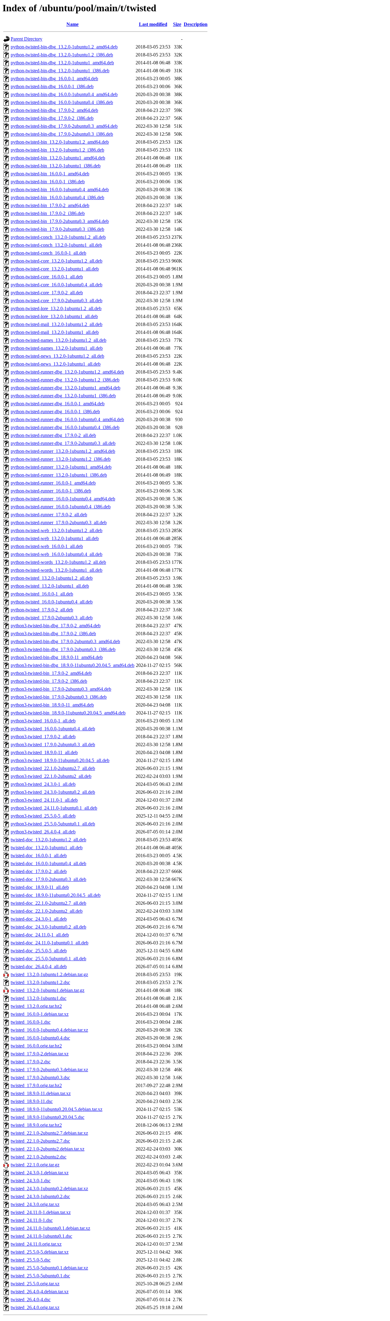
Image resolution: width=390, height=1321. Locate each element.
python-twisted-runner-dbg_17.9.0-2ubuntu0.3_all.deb (63, 443)
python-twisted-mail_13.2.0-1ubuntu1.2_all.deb (56, 324)
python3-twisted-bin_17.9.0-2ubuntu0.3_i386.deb (59, 697)
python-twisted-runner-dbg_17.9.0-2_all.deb (53, 435)
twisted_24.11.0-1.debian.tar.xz (41, 1212)
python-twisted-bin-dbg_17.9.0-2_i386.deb (52, 118)
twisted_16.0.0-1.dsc (31, 1022)
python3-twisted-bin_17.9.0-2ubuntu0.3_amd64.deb (61, 689)
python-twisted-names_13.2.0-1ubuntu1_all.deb (57, 348)
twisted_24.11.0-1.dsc (32, 1220)
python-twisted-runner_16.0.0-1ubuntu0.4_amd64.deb (63, 498)
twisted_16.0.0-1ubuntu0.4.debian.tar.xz (49, 1030)
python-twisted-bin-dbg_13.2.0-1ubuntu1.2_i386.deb (62, 54)
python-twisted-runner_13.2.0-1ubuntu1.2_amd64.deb (63, 451)
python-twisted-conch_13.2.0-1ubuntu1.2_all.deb (58, 237)
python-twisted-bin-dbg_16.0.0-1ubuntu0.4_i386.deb (62, 102)
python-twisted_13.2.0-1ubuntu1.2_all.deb (52, 578)
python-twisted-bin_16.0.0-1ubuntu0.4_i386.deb (57, 197)
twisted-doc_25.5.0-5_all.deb (39, 950)
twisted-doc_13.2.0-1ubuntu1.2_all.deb (48, 839)
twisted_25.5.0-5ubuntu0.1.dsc (40, 1275)
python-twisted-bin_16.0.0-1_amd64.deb (50, 173)
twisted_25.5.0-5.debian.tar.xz (40, 1252)
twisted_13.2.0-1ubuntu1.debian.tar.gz (47, 990)
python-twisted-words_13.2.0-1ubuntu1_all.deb (56, 570)
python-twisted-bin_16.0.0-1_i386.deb (48, 181)
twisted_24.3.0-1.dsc (31, 1180)
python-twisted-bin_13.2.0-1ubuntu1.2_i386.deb (57, 149)
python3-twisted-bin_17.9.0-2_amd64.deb (51, 673)
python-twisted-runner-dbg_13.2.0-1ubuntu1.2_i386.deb (65, 379)
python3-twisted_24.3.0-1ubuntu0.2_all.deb (53, 792)
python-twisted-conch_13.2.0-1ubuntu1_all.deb (56, 245)
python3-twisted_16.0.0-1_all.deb (43, 720)
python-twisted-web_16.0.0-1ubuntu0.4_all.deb (56, 554)
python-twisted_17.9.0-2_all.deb (42, 609)
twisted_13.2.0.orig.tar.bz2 (36, 1006)
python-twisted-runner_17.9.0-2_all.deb (49, 514)
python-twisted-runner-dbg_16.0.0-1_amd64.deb (58, 403)
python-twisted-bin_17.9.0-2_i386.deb (48, 213)
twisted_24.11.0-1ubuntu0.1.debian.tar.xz (50, 1228)
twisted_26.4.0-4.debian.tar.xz (40, 1291)
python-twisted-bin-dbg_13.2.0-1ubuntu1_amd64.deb (62, 62)
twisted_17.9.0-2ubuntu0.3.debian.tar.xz (49, 1069)
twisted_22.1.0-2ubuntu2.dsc (38, 1156)
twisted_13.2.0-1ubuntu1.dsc (38, 998)
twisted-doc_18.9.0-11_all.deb (40, 887)
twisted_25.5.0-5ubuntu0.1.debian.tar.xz (49, 1267)
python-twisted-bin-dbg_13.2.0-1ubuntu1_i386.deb (60, 70)
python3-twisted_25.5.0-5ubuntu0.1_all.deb (53, 823)
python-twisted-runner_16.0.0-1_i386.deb (51, 490)
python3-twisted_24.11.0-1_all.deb (44, 800)
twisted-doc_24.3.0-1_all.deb (39, 919)
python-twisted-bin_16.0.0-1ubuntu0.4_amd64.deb (60, 189)
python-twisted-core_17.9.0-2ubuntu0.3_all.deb (56, 300)
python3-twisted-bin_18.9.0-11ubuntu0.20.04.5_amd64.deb (68, 712)
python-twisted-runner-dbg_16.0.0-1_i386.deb (55, 411)
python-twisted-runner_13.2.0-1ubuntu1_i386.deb (59, 475)
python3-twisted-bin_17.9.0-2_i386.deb (49, 681)
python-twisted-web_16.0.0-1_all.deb (47, 546)
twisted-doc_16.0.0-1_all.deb (39, 855)
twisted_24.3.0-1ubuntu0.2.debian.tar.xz (49, 1188)
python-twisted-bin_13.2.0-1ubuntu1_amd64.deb (58, 157)
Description (195, 24)
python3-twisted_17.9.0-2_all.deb (43, 736)
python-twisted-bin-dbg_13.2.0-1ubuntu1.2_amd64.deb (64, 46)
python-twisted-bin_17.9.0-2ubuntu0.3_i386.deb (57, 229)
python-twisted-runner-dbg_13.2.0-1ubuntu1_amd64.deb (65, 387)
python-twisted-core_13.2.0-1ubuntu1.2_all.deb (56, 260)
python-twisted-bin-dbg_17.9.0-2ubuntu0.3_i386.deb (62, 134)
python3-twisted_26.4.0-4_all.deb (43, 831)
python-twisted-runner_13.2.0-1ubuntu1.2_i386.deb (61, 459)
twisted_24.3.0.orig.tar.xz (35, 1204)
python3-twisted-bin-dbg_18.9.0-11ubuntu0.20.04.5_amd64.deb (72, 665)
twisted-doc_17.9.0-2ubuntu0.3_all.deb (48, 879)
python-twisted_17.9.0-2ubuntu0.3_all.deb (52, 617)
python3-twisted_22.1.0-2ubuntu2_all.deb (51, 776)
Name (72, 24)
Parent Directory (26, 38)
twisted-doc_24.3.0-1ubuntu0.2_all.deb (48, 926)
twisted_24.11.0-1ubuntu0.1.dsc (41, 1236)
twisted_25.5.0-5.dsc (31, 1259)
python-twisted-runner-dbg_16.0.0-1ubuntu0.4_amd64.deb (67, 419)
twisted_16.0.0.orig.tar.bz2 (36, 1045)
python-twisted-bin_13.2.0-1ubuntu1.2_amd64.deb (60, 142)
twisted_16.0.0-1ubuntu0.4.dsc (40, 1037)
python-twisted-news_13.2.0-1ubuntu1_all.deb (56, 364)
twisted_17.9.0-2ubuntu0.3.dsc (40, 1077)
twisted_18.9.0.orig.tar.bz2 (36, 1125)
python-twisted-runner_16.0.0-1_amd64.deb (53, 482)
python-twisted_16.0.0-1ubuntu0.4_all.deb (52, 601)
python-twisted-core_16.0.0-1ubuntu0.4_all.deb (56, 284)
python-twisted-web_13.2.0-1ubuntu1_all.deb (55, 538)
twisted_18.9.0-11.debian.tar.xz (41, 1093)
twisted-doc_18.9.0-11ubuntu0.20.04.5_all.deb (56, 895)
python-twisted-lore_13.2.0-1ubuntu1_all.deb (54, 316)
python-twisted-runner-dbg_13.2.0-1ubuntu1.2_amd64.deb (67, 371)
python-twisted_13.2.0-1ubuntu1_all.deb (50, 586)
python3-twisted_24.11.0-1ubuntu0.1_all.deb (54, 808)
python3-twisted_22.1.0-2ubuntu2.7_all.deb (53, 768)
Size (177, 24)
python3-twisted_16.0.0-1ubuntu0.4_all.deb (53, 728)
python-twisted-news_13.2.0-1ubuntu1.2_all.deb (57, 356)
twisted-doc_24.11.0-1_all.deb (40, 934)
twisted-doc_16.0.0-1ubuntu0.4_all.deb (48, 863)
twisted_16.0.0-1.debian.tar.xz (40, 1014)
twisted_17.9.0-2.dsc (31, 1061)
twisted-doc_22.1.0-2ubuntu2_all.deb (47, 911)
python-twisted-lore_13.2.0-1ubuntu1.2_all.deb (56, 308)
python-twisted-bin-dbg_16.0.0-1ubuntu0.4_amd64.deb (64, 94)
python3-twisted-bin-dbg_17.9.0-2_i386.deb (53, 633)
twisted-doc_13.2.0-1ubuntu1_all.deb (47, 847)
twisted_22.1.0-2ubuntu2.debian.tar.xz (47, 1148)
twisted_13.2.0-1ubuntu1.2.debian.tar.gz (49, 974)
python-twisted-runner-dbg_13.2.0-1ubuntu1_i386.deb (63, 395)
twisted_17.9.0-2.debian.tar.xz (40, 1053)
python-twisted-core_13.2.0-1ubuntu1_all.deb (55, 268)
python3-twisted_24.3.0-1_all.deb (43, 784)
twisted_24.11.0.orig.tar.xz (36, 1244)
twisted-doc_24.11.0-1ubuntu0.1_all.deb (49, 942)
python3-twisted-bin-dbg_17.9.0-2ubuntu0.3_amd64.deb (65, 641)
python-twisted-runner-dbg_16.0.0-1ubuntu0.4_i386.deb (65, 427)
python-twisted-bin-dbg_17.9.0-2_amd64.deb (54, 110)
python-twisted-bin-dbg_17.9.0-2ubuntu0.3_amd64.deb (64, 126)
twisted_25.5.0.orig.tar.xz (35, 1283)
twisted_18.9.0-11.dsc (32, 1101)
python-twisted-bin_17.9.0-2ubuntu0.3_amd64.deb (60, 221)
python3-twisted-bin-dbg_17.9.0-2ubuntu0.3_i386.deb (63, 649)
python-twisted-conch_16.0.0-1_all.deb (48, 253)
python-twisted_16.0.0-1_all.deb (42, 593)
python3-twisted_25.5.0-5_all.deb (43, 815)
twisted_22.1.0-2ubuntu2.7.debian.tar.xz (49, 1133)
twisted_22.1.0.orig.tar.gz (35, 1164)
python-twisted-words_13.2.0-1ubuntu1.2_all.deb (58, 562)
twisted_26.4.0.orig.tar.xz (35, 1307)
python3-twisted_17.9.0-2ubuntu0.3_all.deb (53, 744)
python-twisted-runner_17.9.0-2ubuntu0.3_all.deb (59, 522)
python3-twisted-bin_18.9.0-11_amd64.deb (52, 704)
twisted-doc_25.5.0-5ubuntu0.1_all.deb (48, 958)
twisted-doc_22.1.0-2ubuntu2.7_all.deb (48, 903)
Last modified (153, 24)
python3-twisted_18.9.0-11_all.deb (44, 752)
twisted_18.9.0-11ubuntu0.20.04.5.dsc (47, 1117)
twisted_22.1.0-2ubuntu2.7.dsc (40, 1141)
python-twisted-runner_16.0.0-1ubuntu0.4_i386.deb (61, 506)
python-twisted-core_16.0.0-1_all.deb (47, 276)
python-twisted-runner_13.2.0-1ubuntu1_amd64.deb (61, 467)
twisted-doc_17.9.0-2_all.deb (39, 871)
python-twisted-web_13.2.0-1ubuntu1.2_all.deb (56, 530)
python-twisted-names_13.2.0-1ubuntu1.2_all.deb (58, 340)
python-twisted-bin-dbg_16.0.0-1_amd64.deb (54, 78)
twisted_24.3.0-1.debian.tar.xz (40, 1172)
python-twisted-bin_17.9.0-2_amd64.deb (50, 205)
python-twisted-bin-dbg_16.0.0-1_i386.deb (52, 86)
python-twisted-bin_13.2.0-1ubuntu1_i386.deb (56, 165)
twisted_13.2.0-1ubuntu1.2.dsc (40, 982)
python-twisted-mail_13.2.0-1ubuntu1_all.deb (55, 332)
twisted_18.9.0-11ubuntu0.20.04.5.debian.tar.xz (56, 1109)
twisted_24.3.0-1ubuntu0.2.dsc (40, 1196)
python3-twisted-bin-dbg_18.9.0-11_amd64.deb (57, 657)
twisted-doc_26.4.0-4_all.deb (39, 966)
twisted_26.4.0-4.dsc (31, 1299)
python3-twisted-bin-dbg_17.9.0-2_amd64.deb (56, 625)
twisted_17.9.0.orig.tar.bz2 (36, 1085)
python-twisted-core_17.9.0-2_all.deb (47, 292)
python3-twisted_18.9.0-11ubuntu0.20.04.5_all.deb (60, 760)
